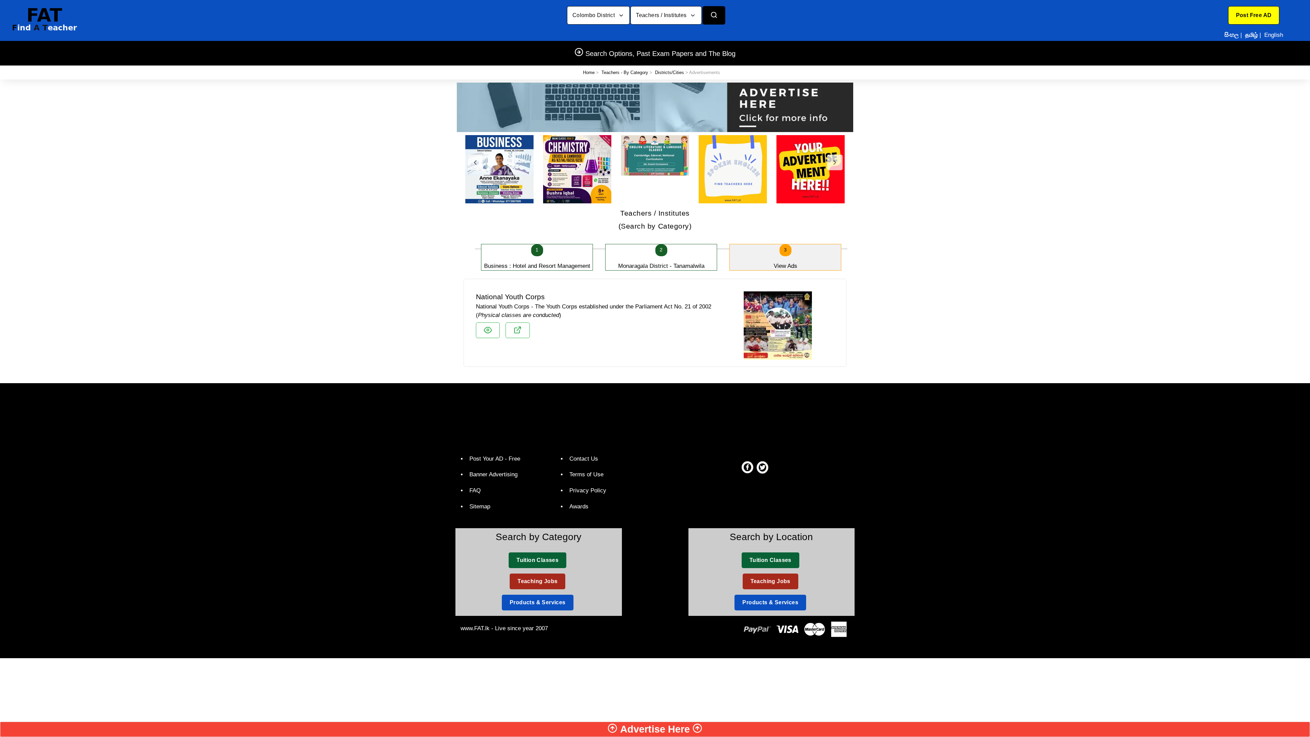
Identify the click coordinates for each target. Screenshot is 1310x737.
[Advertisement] (652, 417)
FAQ (475, 490)
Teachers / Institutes (662, 15)
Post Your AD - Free (494, 459)
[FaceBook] (747, 467)
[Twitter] (762, 467)
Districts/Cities (669, 72)
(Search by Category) (655, 219)
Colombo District (594, 15)
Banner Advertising (493, 474)
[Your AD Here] (655, 107)
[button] (1254, 15)
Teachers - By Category (624, 72)
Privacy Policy (587, 490)
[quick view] (488, 330)
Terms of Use (586, 474)
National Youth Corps (510, 297)
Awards (578, 506)
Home (589, 72)
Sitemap (479, 506)
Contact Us (583, 459)
